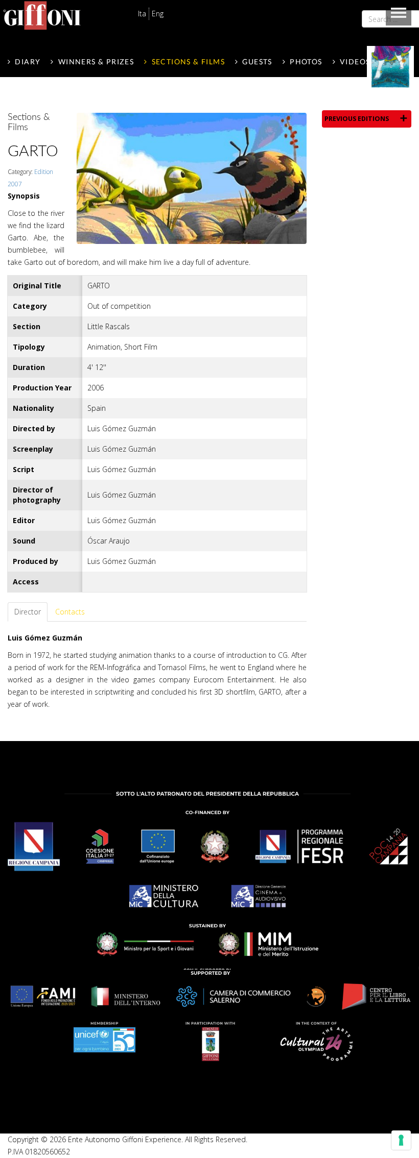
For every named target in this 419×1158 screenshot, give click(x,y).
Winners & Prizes (96, 61)
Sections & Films (188, 61)
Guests (257, 61)
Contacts (70, 612)
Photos (306, 61)
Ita (142, 13)
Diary (27, 61)
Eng (158, 13)
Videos (355, 61)
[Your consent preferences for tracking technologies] (401, 1140)
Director (27, 612)
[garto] (192, 177)
